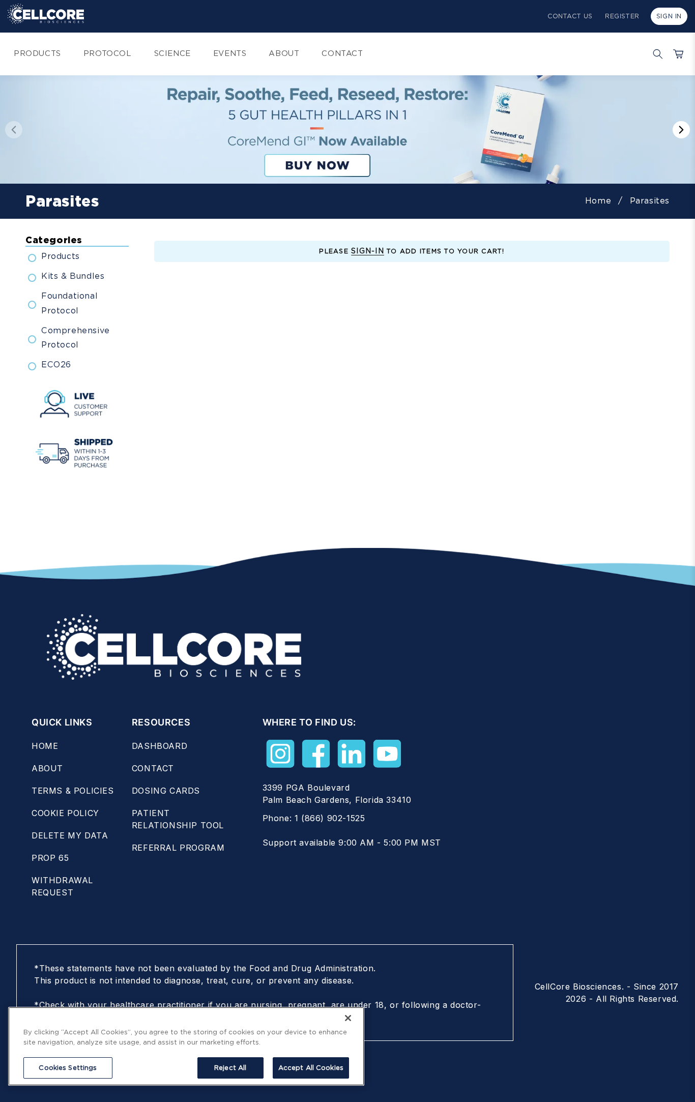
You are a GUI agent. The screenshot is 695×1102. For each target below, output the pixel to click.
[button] (655, 54)
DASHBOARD (159, 746)
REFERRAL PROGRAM (178, 848)
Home (598, 201)
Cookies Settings (68, 1067)
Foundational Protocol (69, 303)
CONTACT (153, 768)
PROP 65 (50, 858)
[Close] (348, 1018)
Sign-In (367, 251)
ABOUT (47, 768)
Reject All (230, 1067)
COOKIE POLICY (65, 813)
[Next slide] (681, 129)
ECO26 (56, 364)
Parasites (650, 201)
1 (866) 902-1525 (330, 818)
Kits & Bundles (72, 276)
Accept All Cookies (310, 1067)
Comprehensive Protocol (75, 338)
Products (60, 256)
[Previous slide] (13, 129)
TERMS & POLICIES (73, 791)
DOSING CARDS (166, 791)
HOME (45, 746)
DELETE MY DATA (70, 835)
